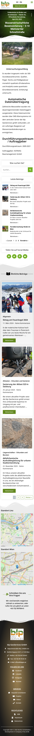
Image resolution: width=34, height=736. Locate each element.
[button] (32, 2)
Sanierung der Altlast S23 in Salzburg (15, 385)
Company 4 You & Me (22, 732)
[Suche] (30, 169)
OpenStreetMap (22, 546)
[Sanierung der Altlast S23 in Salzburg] (17, 362)
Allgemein (7, 316)
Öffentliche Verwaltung (17, 17)
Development (9, 732)
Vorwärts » (24, 241)
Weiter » (29, 497)
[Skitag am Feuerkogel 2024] (17, 297)
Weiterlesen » (14, 193)
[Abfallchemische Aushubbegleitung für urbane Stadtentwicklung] (17, 433)
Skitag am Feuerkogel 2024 (20, 185)
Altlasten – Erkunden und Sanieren (16, 381)
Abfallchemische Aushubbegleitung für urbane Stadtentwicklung (20, 213)
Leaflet (14, 546)
